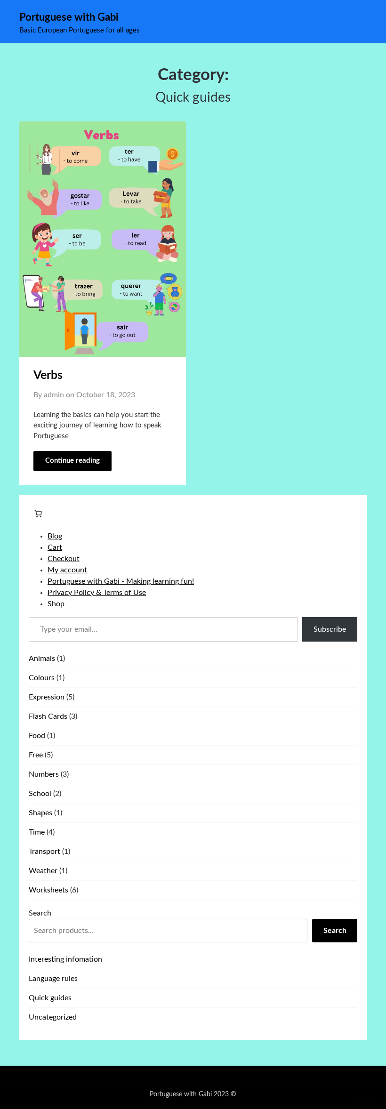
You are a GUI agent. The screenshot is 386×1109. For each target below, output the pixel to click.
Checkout (64, 559)
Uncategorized (53, 1017)
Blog (55, 536)
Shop (56, 604)
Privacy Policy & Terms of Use (97, 592)
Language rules (53, 978)
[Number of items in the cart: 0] (38, 513)
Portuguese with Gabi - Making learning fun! (121, 581)
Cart (55, 547)
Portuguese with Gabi (69, 17)
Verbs (48, 375)
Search (40, 913)
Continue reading (72, 460)
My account (67, 570)
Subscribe (330, 629)
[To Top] (361, 1089)
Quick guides (50, 998)
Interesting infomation (65, 959)
